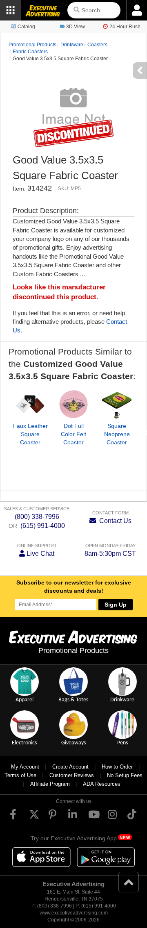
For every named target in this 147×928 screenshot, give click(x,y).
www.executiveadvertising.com (74, 913)
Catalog (26, 27)
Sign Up (116, 604)
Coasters (97, 45)
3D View (75, 27)
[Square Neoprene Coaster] (116, 404)
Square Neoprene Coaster (117, 434)
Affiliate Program (50, 784)
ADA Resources (101, 784)
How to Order (117, 767)
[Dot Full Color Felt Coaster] (73, 404)
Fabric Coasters (30, 52)
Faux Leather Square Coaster (30, 434)
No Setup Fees (125, 775)
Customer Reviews (71, 775)
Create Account (70, 767)
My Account (25, 767)
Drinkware (71, 45)
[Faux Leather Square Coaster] (30, 404)
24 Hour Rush (124, 27)
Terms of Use (20, 775)
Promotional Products (32, 45)
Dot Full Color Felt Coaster (73, 434)
